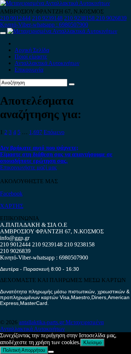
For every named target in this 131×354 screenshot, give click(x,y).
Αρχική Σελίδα (32, 50)
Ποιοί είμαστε (31, 56)
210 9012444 (15, 18)
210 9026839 (111, 18)
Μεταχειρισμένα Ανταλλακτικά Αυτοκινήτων (52, 325)
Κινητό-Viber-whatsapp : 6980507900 (44, 24)
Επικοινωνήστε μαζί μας (28, 167)
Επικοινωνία (29, 70)
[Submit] (72, 84)
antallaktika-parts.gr (42, 322)
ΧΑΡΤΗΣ (11, 206)
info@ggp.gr (14, 238)
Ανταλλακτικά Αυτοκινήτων (47, 63)
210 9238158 (80, 18)
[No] (51, 352)
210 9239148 (47, 18)
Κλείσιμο (92, 342)
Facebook (11, 193)
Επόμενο (54, 132)
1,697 (35, 132)
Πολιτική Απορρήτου (24, 350)
